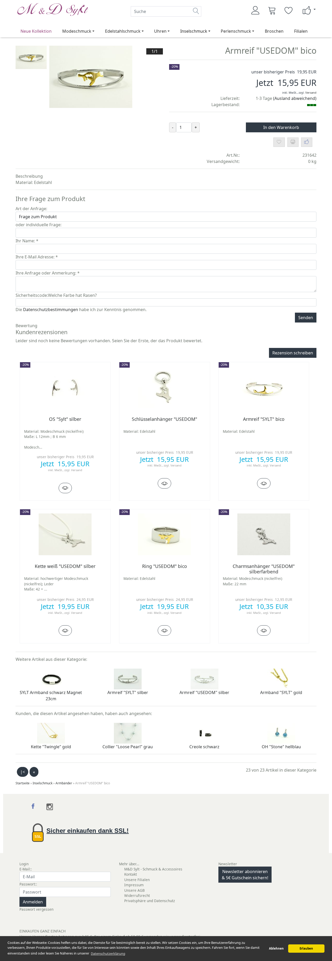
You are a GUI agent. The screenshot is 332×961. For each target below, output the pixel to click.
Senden (305, 317)
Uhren (160, 31)
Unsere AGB (134, 890)
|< (22, 772)
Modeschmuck (76, 31)
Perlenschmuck (236, 31)
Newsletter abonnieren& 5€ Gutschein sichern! (245, 875)
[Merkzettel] (289, 10)
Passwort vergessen (36, 909)
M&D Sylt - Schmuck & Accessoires (153, 869)
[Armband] (281, 679)
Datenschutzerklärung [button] (108, 953)
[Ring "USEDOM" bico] (164, 630)
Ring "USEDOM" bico (164, 566)
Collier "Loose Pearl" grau (127, 747)
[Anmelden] (255, 10)
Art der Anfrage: (31, 208)
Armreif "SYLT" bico (264, 419)
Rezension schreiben (292, 353)
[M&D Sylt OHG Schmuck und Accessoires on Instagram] (50, 807)
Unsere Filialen (137, 879)
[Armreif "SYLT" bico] (264, 483)
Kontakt (130, 874)
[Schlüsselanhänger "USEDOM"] (164, 483)
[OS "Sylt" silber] (65, 488)
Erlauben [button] (306, 948)
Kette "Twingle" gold (51, 747)
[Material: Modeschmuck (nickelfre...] (65, 387)
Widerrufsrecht (137, 895)
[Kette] (51, 733)
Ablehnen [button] (276, 948)
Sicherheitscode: (32, 295)
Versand (310, 92)
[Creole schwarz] (204, 733)
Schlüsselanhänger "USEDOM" (164, 419)
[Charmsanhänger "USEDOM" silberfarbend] (264, 630)
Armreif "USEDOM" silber (204, 692)
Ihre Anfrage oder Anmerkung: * (48, 273)
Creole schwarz (204, 747)
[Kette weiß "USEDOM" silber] (65, 630)
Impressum (134, 884)
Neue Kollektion (36, 31)
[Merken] (279, 142)
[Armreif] (128, 679)
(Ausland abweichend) (294, 98)
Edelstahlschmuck (123, 31)
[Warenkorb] (272, 10)
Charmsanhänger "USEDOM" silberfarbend (264, 569)
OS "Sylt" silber (65, 419)
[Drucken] (293, 142)
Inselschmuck (193, 31)
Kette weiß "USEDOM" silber (65, 566)
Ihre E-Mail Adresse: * (37, 257)
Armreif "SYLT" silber (127, 692)
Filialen (301, 31)
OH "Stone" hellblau (281, 747)
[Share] (306, 142)
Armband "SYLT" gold (281, 692)
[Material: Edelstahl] (164, 387)
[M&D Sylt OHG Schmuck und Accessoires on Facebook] (34, 807)
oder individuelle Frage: (38, 225)
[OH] (281, 733)
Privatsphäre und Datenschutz (149, 900)
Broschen (274, 31)
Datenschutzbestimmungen (50, 309)
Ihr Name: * (27, 241)
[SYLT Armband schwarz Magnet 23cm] (51, 679)
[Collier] (128, 733)
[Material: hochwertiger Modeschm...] (65, 534)
